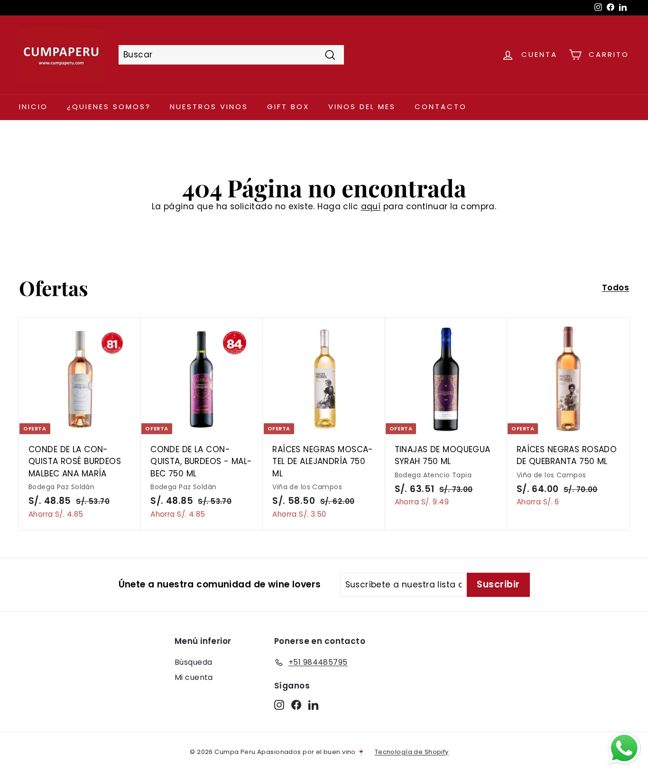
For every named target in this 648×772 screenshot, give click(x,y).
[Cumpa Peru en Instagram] (279, 704)
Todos (615, 287)
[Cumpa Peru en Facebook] (296, 704)
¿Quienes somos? (109, 107)
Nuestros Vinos (209, 107)
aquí (371, 206)
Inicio (33, 107)
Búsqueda (193, 662)
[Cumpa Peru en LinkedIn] (313, 704)
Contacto (441, 107)
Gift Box (288, 107)
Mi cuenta (194, 677)
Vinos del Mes (362, 107)
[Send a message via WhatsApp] (624, 748)
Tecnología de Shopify (412, 751)
